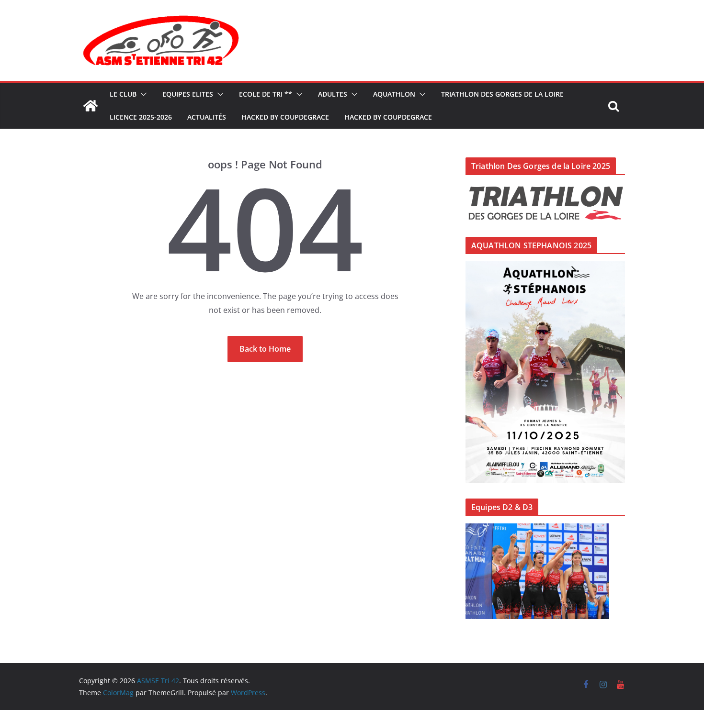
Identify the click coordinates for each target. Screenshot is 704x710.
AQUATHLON (394, 94)
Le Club (123, 94)
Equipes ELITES (187, 94)
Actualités (206, 117)
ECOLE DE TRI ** (265, 94)
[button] (141, 94)
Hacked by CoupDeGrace (285, 117)
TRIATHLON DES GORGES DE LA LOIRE (502, 94)
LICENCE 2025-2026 (141, 117)
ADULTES (332, 94)
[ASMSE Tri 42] (90, 105)
